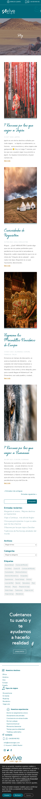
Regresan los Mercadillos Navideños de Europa (19, 340)
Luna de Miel (9, 583)
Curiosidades (9, 572)
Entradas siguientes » (29, 494)
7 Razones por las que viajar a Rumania (18, 451)
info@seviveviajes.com (12, 743)
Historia (28, 579)
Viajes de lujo (9, 594)
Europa (27, 352)
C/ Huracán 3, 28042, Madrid (13, 745)
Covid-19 (17, 568)
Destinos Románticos (11, 576)
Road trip (6, 698)
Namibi (18, 583)
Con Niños (8, 568)
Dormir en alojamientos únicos (17, 713)
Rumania (25, 459)
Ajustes (28, 795)
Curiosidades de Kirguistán (14, 233)
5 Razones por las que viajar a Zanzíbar (19, 528)
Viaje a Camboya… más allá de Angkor (19, 518)
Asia (16, 242)
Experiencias (9, 579)
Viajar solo (6, 704)
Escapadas (24, 576)
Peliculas (7, 587)
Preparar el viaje (24, 587)
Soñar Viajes (9, 590)
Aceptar (6, 795)
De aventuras (7, 693)
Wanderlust (19, 594)
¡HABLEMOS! (19, 651)
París (33, 583)
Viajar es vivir (29, 590)
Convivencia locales (17, 718)
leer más (7, 161)
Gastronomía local (13, 724)
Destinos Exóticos (21, 572)
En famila (6, 696)
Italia (14, 354)
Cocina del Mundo (22, 565)
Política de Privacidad (29, 779)
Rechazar (18, 795)
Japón (17, 137)
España (5, 685)
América (5, 677)
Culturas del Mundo (28, 568)
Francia (7, 354)
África (5, 674)
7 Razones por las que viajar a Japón (18, 128)
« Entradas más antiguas (13, 491)
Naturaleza (26, 583)
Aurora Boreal (9, 565)
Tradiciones (18, 590)
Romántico (6, 701)
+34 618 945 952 (35, 2)
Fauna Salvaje (19, 579)
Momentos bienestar (14, 726)
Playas (15, 587)
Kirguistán (23, 242)
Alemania (19, 352)
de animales (15, 715)
